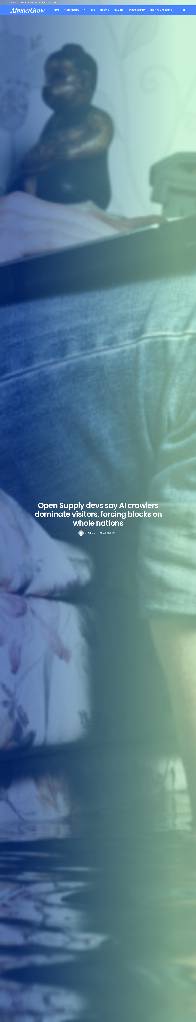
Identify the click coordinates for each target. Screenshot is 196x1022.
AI (85, 10)
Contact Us (52, 2)
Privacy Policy (27, 2)
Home (56, 10)
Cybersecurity (136, 10)
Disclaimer (40, 2)
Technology (71, 10)
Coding (104, 10)
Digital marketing (161, 10)
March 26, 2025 (107, 533)
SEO (93, 10)
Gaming (119, 10)
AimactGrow (28, 10)
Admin (91, 533)
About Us (15, 2)
